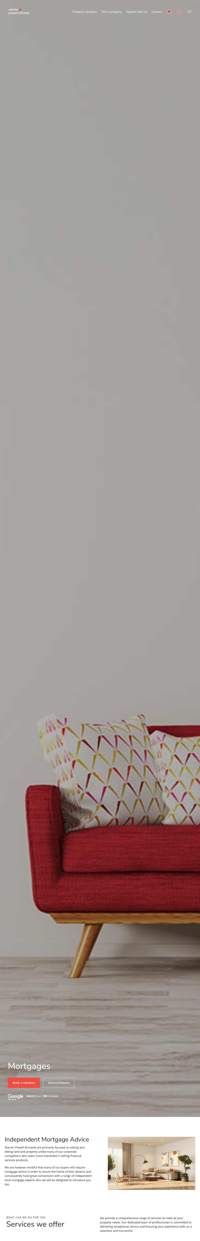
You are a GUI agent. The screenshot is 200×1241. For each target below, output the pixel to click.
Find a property (112, 12)
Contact (157, 12)
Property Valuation (84, 12)
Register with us (136, 12)
